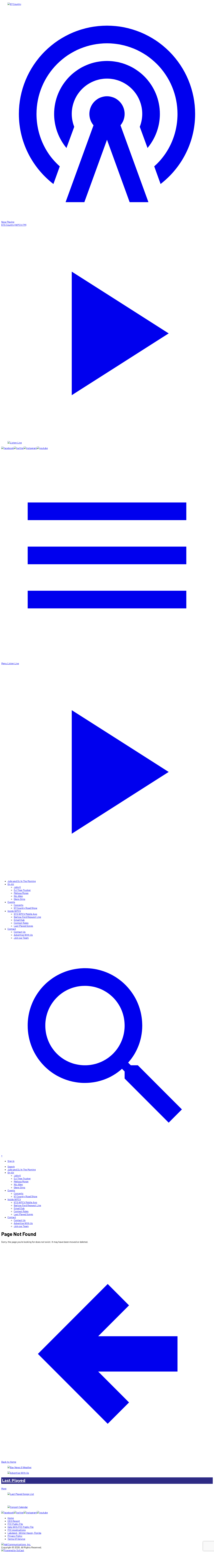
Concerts (18, 904)
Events (11, 901)
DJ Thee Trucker (22, 890)
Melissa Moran (21, 893)
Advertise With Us (23, 934)
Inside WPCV (14, 910)
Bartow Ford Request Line (27, 916)
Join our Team (21, 937)
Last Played (13, 1480)
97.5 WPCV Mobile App (25, 913)
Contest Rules (21, 922)
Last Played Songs (23, 925)
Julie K (17, 887)
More (3, 1488)
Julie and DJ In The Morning (22, 881)
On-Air (11, 884)
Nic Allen (18, 895)
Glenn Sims (19, 898)
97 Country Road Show (25, 907)
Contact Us (20, 931)
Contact (12, 928)
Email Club (19, 919)
